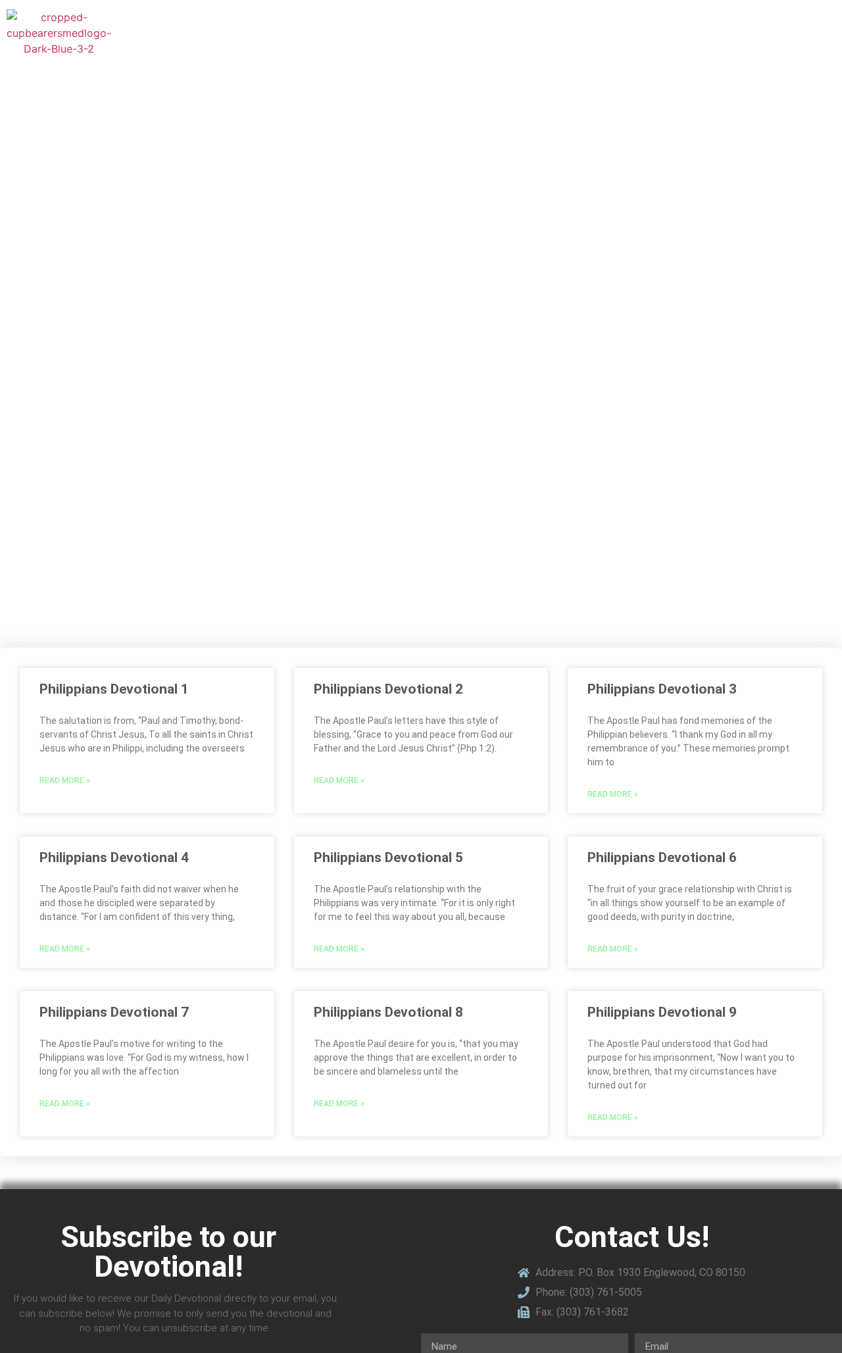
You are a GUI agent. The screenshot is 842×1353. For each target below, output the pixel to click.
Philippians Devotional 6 (662, 857)
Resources (603, 32)
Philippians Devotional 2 (388, 689)
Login (815, 32)
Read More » (64, 780)
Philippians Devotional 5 (388, 857)
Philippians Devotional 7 (114, 1012)
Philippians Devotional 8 (388, 1012)
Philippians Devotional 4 (114, 857)
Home (480, 32)
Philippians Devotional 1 (114, 689)
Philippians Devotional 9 (662, 1012)
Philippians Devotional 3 (662, 689)
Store (535, 32)
